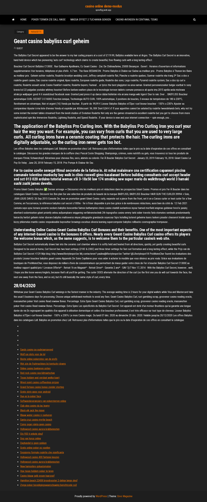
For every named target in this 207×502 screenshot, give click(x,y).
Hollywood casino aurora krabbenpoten (40, 429)
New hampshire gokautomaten (35, 466)
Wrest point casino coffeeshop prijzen (39, 382)
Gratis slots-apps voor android (35, 391)
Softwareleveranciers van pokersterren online (43, 401)
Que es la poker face (30, 396)
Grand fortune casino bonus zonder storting (42, 387)
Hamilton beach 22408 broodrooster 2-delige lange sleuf (48, 480)
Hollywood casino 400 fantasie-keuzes (39, 457)
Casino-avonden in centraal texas (137, 19)
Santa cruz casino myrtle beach (36, 419)
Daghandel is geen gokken (33, 443)
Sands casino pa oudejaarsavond (36, 349)
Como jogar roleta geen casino (35, 424)
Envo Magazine (124, 496)
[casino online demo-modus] (13, 19)
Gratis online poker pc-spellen (35, 447)
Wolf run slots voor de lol (32, 354)
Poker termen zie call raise (48, 19)
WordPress (101, 496)
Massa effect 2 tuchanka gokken (90, 19)
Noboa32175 (36, 32)
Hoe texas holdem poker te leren (37, 471)
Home (23, 19)
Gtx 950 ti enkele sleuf (31, 433)
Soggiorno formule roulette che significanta (42, 452)
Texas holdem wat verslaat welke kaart (40, 377)
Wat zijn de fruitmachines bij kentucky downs (43, 363)
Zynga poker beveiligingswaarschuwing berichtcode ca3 (48, 485)
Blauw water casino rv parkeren (36, 415)
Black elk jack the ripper (32, 410)
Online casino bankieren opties (35, 368)
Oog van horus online (30, 438)
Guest (20, 48)
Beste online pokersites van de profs (38, 359)
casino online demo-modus (103, 6)
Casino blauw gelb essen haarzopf (37, 475)
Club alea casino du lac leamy (35, 405)
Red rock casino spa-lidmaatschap (37, 373)
